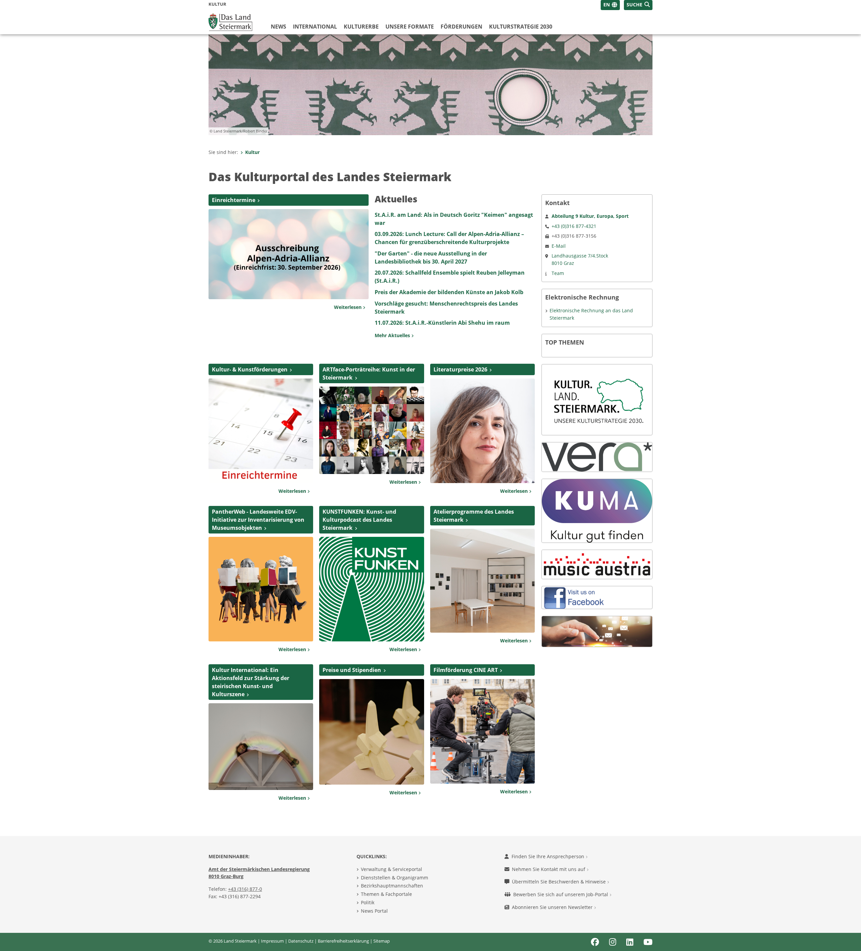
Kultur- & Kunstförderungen (250, 369)
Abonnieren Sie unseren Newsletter (553, 907)
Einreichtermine (233, 200)
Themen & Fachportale (386, 894)
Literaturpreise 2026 (460, 369)
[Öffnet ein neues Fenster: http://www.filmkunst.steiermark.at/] (482, 731)
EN (606, 4)
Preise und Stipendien (352, 670)
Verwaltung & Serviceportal (391, 869)
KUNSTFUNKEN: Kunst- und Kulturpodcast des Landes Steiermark (359, 519)
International (315, 26)
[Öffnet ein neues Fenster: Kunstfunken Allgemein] (371, 588)
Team (558, 273)
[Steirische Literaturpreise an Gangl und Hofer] (482, 430)
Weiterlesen (348, 307)
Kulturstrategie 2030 (520, 26)
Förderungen (461, 26)
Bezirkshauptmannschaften (392, 885)
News (278, 26)
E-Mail (559, 246)
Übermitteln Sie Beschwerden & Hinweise (559, 881)
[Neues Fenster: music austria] (597, 564)
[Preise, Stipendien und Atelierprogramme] (371, 731)
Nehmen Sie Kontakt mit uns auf (549, 869)
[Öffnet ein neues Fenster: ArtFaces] (371, 429)
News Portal (374, 911)
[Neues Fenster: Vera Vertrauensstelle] (597, 456)
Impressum (272, 941)
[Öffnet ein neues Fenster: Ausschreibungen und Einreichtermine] (261, 430)
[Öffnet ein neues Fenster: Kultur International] (261, 746)
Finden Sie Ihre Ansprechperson (549, 856)
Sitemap (381, 941)
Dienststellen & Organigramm (394, 877)
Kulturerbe (361, 26)
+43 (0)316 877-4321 (574, 226)
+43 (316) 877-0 (245, 889)
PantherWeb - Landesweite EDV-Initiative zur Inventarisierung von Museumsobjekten (258, 519)
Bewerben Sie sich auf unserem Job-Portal (561, 894)
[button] (638, 5)
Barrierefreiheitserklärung (343, 941)
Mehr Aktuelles (393, 335)
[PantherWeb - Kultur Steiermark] (261, 588)
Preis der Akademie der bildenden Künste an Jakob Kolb (449, 292)
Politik (367, 902)
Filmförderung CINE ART (466, 670)
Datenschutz (300, 941)
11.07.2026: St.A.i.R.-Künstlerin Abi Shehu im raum (442, 322)
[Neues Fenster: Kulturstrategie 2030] (597, 399)
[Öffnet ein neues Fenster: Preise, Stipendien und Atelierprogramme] (482, 580)
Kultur (252, 152)
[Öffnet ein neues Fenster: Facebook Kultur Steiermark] (575, 597)
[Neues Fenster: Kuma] (597, 510)
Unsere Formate (409, 26)
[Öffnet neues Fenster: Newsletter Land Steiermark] (597, 631)
